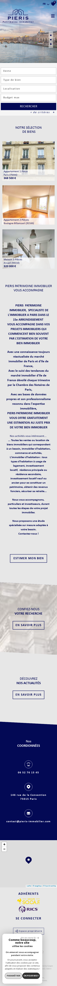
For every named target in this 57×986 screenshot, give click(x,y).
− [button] (4, 849)
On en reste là (28, 937)
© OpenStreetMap (49, 886)
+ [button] (4, 844)
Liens (43, 969)
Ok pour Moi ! (31, 975)
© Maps (37, 886)
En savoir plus (28, 625)
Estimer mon (28, 558)
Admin (48, 969)
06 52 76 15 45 (28, 772)
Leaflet (29, 886)
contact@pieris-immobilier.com (28, 821)
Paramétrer (13, 975)
